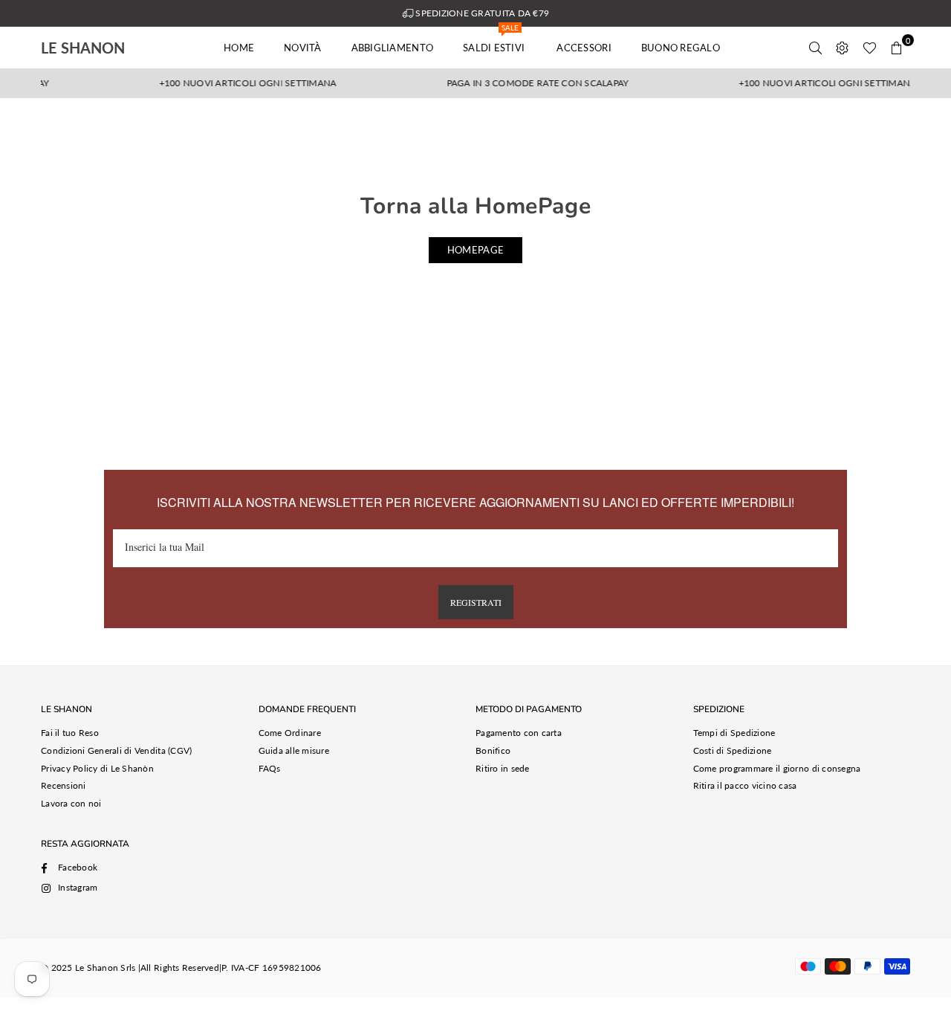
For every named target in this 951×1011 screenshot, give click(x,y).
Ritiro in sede (503, 768)
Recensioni (63, 785)
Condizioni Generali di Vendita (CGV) (116, 750)
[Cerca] (815, 47)
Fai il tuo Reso (70, 732)
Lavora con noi (71, 803)
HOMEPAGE (475, 250)
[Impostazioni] (842, 47)
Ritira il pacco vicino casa (745, 785)
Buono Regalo (680, 48)
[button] (896, 47)
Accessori (583, 48)
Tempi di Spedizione (734, 732)
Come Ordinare (290, 732)
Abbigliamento (392, 48)
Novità (303, 48)
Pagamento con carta (519, 732)
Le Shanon (104, 47)
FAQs (270, 768)
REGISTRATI (476, 602)
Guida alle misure (294, 750)
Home (239, 48)
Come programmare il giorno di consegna (777, 768)
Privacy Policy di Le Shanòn (97, 768)
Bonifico (493, 750)
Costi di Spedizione (732, 750)
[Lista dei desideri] (869, 47)
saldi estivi (495, 40)
